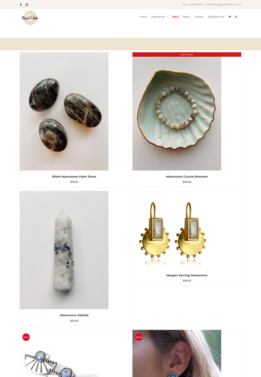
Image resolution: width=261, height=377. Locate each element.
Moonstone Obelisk (74, 315)
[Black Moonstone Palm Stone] (64, 54)
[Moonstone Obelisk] (64, 193)
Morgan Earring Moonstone (186, 275)
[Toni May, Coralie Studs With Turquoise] (176, 332)
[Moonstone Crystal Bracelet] (176, 54)
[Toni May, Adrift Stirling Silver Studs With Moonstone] (64, 332)
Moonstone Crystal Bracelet (187, 176)
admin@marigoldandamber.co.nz (223, 4)
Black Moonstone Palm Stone (74, 176)
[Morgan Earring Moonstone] (176, 193)
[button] (236, 16)
